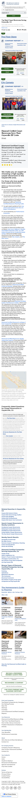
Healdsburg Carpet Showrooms (11, 530)
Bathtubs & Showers (8, 574)
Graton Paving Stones (8, 544)
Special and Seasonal (8, 764)
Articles (4, 726)
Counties (4, 709)
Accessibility (6, 777)
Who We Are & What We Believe (12, 740)
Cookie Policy (6, 776)
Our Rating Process (8, 704)
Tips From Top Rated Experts (11, 721)
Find (13, 15)
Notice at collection (6, 796)
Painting (4, 571)
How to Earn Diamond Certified (12, 749)
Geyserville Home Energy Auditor (12, 514)
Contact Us (5, 742)
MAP (18, 118)
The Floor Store (11, 418)
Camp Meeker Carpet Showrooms (12, 532)
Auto (3, 759)
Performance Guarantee (9, 734)
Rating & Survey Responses (9, 44)
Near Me (4, 706)
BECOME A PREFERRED (14, 674)
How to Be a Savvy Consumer (11, 723)
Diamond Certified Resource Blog (12, 719)
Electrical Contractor (8, 578)
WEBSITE (22, 118)
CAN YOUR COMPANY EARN (14, 690)
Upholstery (5, 572)
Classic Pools (5, 553)
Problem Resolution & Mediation (12, 724)
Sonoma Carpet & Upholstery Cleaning (13, 543)
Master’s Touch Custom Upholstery (12, 557)
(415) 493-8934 (7, 114)
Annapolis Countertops (8, 539)
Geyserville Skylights (8, 516)
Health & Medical (7, 761)
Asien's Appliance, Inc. (8, 555)
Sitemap (4, 707)
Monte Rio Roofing (7, 546)
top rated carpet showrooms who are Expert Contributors (13, 207)
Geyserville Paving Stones (9, 518)
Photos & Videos (9, 47)
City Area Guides (7, 766)
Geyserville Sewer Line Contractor (12, 520)
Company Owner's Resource (11, 747)
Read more (4, 27)
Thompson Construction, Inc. (10, 558)
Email (7, 72)
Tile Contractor (6, 576)
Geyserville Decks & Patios (9, 513)
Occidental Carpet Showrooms (11, 527)
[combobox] (15, 10)
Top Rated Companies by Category (13, 702)
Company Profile (9, 46)
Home (3, 757)
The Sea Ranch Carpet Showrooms (12, 534)
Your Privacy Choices (10, 794)
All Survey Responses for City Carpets (13, 458)
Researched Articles (22, 43)
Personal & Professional (9, 762)
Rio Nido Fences (6, 541)
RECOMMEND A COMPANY (14, 683)
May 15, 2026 (6, 30)
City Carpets (15, 237)
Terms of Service (7, 772)
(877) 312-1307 (16, 784)
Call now (6, 68)
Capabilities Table (21, 45)
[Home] (3, 3)
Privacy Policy (6, 774)
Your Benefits (6, 732)
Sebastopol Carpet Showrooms (11, 529)
